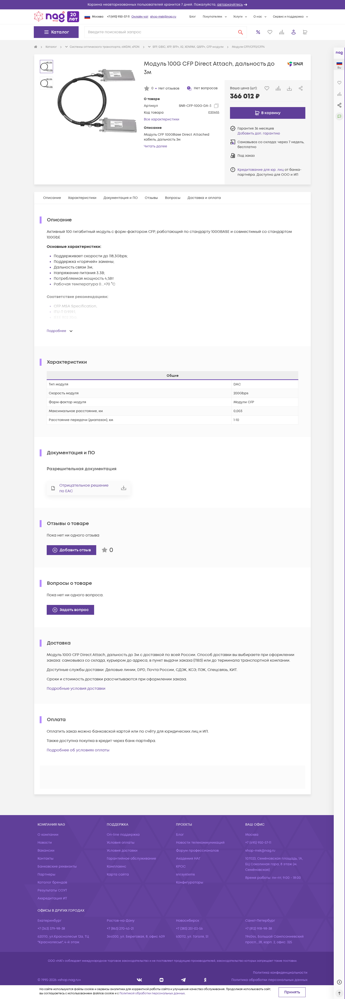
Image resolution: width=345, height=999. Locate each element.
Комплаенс (116, 866)
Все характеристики (161, 119)
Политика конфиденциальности (280, 972)
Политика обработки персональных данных (269, 980)
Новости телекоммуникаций (200, 842)
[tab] (52, 198)
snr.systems (185, 874)
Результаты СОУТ (52, 890)
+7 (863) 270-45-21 (120, 928)
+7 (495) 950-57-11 (118, 17)
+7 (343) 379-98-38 (51, 928)
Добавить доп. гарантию (259, 133)
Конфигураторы (189, 882)
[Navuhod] (162, 980)
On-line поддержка (123, 834)
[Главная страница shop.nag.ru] (56, 16)
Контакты (46, 858)
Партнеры (46, 874)
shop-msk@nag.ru (163, 17)
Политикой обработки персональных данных (152, 993)
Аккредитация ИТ (52, 898)
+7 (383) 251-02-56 (189, 928)
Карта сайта (118, 874)
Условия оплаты (120, 842)
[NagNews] (183, 980)
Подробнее (56, 331)
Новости (45, 842)
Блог (192, 17)
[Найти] (240, 32)
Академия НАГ (188, 858)
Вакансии (46, 850)
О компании (48, 834)
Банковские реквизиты (57, 866)
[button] (172, 4)
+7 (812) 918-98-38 (258, 928)
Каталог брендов (52, 882)
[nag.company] (139, 980)
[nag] (205, 980)
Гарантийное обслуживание (131, 858)
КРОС (181, 866)
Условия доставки (122, 850)
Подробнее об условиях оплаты (78, 750)
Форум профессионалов (197, 850)
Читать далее (155, 146)
